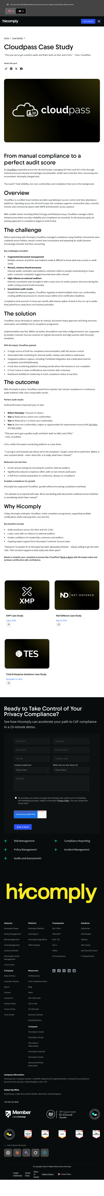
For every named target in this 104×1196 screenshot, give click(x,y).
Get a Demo (88, 21)
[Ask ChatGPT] (8, 1153)
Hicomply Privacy (11, 928)
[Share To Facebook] (21, 69)
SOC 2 (54, 945)
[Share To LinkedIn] (11, 69)
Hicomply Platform (36, 928)
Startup (84, 939)
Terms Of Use (9, 1009)
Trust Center (9, 964)
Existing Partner (35, 1020)
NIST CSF (56, 939)
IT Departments (87, 956)
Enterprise (85, 928)
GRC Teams (86, 945)
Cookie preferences (17, 1174)
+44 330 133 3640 (11, 1102)
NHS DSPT (56, 934)
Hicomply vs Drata (36, 1037)
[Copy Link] (6, 69)
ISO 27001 (16, 428)
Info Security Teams (89, 950)
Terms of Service (36, 1174)
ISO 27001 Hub (34, 998)
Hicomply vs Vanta (36, 1031)
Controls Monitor (11, 950)
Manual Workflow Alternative (35, 1064)
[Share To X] (16, 69)
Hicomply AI (33, 934)
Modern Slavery (48, 1174)
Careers (7, 992)
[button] (73, 1174)
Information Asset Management (11, 957)
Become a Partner (35, 1014)
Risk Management (11, 939)
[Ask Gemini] (26, 1153)
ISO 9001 (93, 424)
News (30, 992)
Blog (30, 987)
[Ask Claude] (17, 1153)
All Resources (34, 975)
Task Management (12, 945)
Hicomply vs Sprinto (36, 1051)
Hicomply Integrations (37, 939)
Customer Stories (11, 981)
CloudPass (12, 169)
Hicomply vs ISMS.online (33, 1044)
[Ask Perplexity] (45, 1153)
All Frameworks (59, 956)
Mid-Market (86, 934)
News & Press (9, 975)
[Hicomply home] (11, 21)
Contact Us (8, 998)
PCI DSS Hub (33, 1009)
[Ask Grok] (35, 1153)
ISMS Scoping (34, 945)
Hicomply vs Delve (36, 1057)
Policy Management (12, 934)
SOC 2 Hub (32, 1003)
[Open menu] (98, 21)
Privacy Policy (63, 801)
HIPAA (54, 950)
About (6, 987)
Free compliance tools (37, 981)
